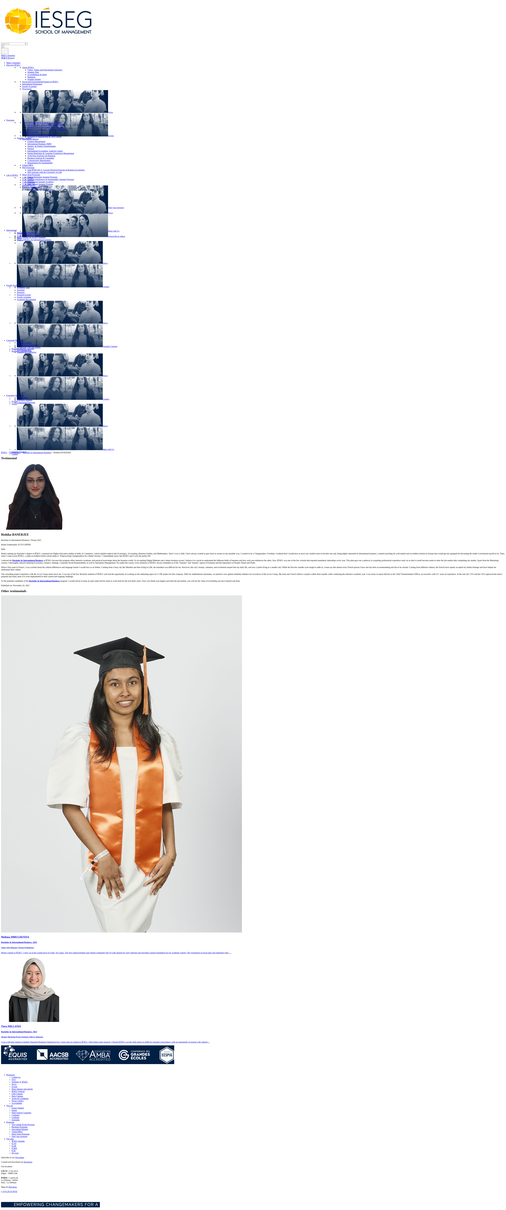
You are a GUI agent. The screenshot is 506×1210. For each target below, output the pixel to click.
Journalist (16, 1120)
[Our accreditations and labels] (87, 1063)
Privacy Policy (18, 1101)
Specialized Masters (20, 1129)
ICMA (14, 1148)
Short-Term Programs (21, 1134)
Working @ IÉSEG (20, 1082)
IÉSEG (4, 452)
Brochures (28, 1162)
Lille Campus (17, 1094)
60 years (15, 1153)
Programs (10, 1122)
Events (14, 1087)
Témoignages (15, 452)
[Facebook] (3, 1070)
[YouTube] (21, 1070)
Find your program (19, 1136)
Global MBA (17, 1132)
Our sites (10, 1139)
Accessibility (17, 1103)
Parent (14, 1110)
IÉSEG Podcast (18, 1091)
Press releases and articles (22, 1089)
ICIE (14, 1151)
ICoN (14, 1143)
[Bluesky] (9, 1070)
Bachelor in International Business (37, 452)
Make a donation (8, 55)
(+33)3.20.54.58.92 (9, 1191)
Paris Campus (17, 1096)
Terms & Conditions (20, 1098)
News (14, 1084)
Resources (10, 1075)
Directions (12, 1187)
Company (16, 1115)
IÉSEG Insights (18, 1141)
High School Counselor (21, 1113)
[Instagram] (15, 1070)
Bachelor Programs (20, 1127)
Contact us (16, 1077)
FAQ (14, 1079)
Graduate (15, 1117)
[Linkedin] (27, 1070)
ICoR (14, 1146)
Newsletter (19, 1157)
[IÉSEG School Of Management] (55, 41)
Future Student (18, 1108)
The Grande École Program (23, 1124)
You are (9, 1106)
